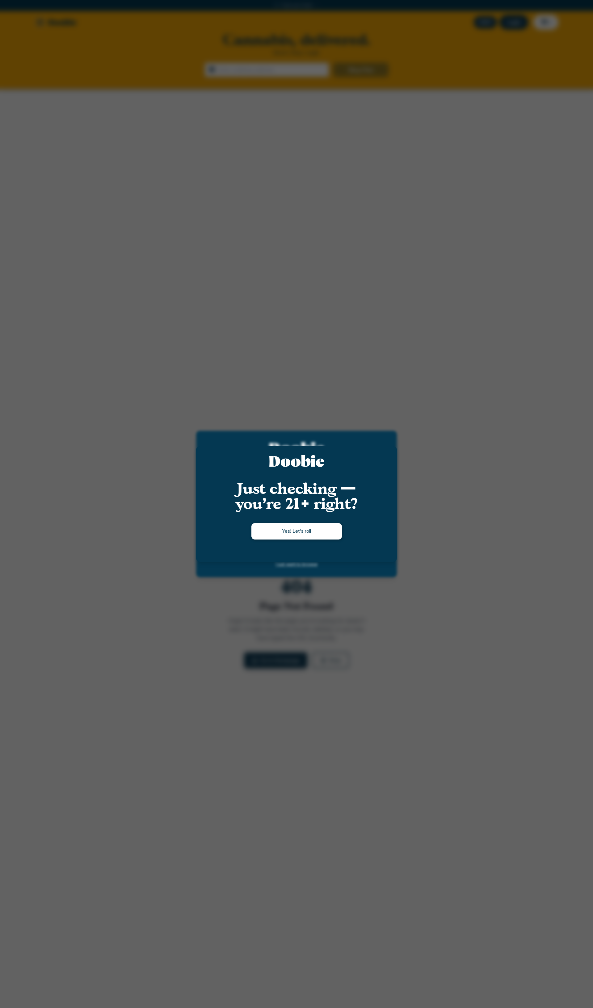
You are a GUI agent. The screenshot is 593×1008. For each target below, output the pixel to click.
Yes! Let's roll (296, 531)
